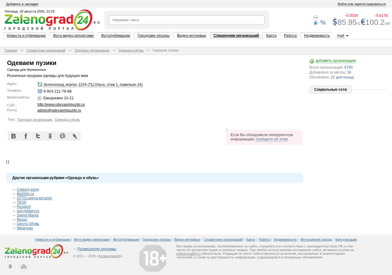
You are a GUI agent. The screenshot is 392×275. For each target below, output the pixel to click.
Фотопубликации (115, 35)
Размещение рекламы (96, 249)
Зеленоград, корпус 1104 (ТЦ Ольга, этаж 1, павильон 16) (93, 84)
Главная (11, 50)
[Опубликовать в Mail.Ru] (62, 135)
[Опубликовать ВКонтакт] (13, 135)
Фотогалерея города (316, 239)
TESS (21, 202)
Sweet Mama (28, 215)
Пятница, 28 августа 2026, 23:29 (30, 11)
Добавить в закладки (22, 4)
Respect (24, 206)
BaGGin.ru (25, 194)
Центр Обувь (28, 224)
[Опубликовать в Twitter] (38, 135)
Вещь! (22, 219)
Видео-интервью (191, 35)
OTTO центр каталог (34, 198)
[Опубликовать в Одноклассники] (50, 135)
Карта (271, 35)
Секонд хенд (28, 189)
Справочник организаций (236, 35)
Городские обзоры (154, 35)
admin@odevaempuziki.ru (59, 110)
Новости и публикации (26, 35)
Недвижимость (317, 35)
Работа (290, 35)
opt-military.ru (28, 211)
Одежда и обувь (131, 50)
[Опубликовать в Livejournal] (74, 135)
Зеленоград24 (109, 256)
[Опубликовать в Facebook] (25, 135)
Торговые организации (91, 50)
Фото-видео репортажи (73, 35)
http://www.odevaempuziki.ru (61, 104)
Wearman (25, 228)
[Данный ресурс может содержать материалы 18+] (153, 258)
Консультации (346, 239)
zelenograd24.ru (188, 253)
